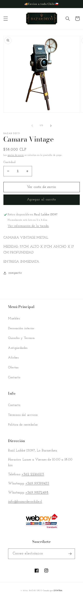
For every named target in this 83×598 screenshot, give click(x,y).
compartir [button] (15, 272)
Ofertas (13, 367)
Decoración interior (21, 328)
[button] (5, 18)
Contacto (14, 377)
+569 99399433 (37, 483)
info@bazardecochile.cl (25, 501)
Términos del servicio (23, 415)
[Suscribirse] (70, 554)
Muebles (14, 318)
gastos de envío (16, 155)
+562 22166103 (33, 474)
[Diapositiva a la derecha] (50, 125)
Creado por (52, 591)
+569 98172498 (37, 492)
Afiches (13, 357)
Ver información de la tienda (28, 226)
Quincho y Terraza (21, 338)
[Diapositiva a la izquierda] (32, 125)
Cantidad (9, 162)
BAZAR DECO (35, 591)
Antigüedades (18, 348)
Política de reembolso (23, 424)
